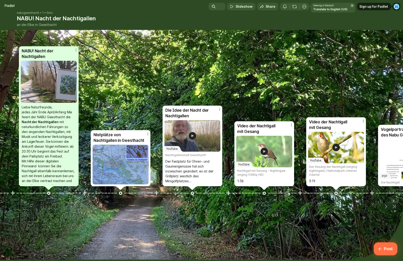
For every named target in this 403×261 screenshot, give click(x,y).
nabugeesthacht (28, 12)
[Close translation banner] (352, 5)
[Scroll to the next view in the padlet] (385, 206)
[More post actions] (76, 50)
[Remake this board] (294, 6)
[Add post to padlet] (12, 193)
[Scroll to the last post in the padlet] (394, 206)
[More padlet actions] (304, 6)
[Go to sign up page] (396, 6)
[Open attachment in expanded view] (49, 82)
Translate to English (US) (330, 9)
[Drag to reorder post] (48, 193)
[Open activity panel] (284, 6)
